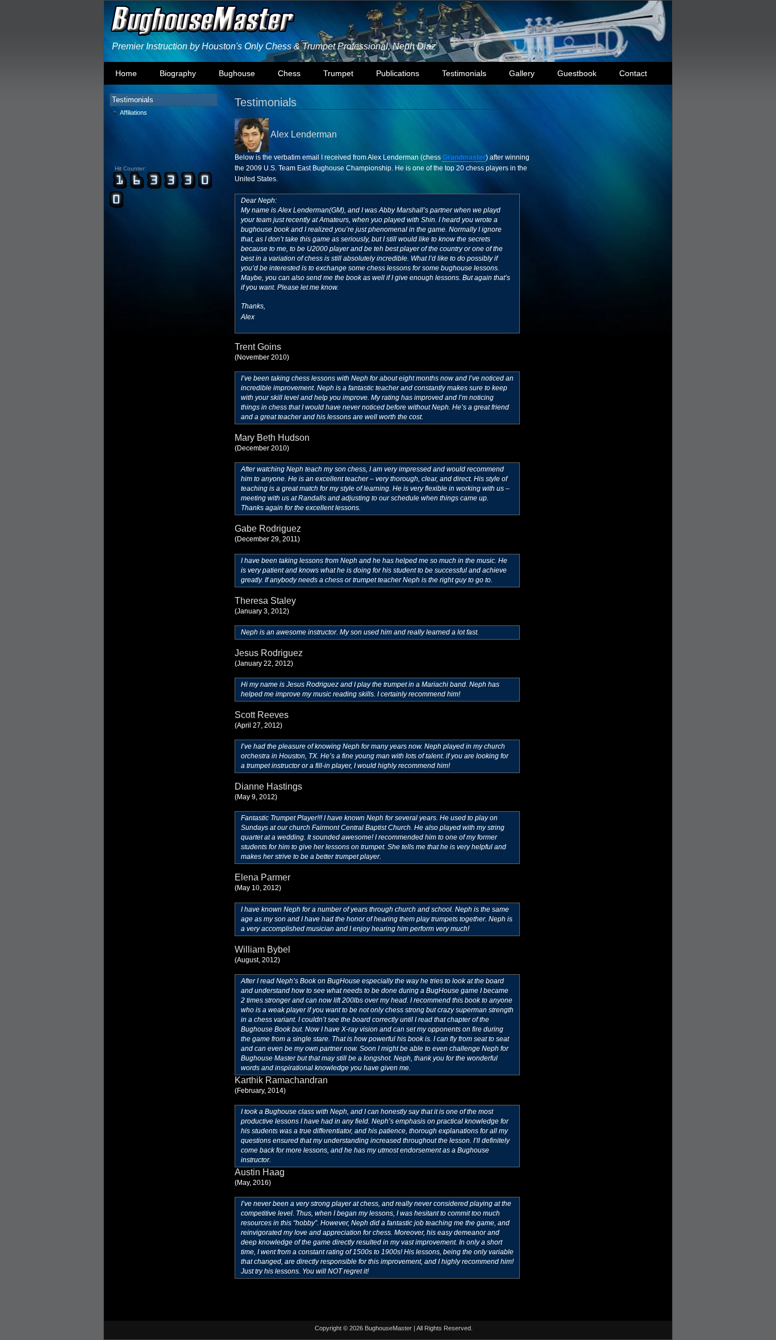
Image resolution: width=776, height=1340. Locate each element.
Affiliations (133, 112)
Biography (178, 73)
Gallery (522, 73)
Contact (633, 73)
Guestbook (576, 73)
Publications (397, 73)
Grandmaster (464, 157)
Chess (289, 73)
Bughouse (237, 73)
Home (126, 73)
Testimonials (464, 73)
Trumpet (338, 73)
